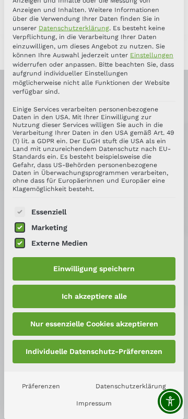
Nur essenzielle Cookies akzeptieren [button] (94, 324)
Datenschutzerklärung (74, 28)
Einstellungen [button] (151, 55)
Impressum (94, 403)
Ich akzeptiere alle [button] (94, 296)
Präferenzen (41, 386)
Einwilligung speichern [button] (94, 268)
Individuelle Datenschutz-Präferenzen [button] (94, 351)
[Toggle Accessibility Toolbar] (170, 401)
